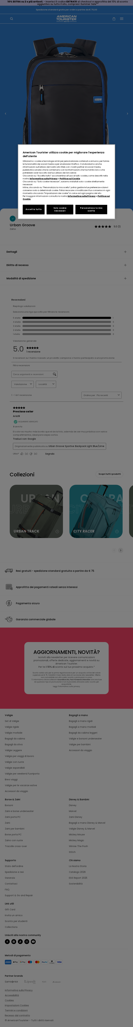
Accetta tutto (34, 209)
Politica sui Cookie (70, 178)
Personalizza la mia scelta (91, 209)
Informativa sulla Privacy (44, 178)
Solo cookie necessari (60, 209)
